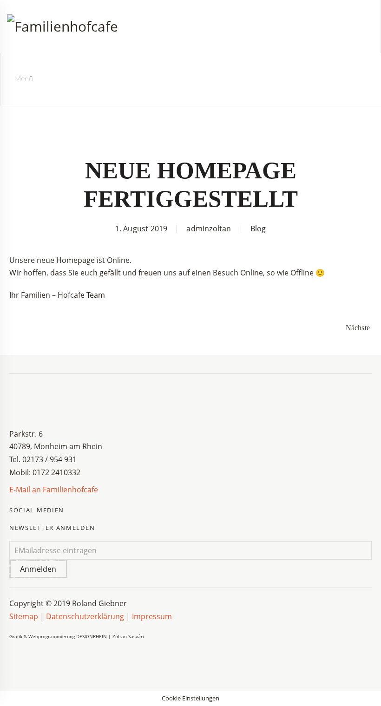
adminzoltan (208, 228)
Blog (258, 228)
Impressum (152, 616)
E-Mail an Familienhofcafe (53, 489)
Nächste (358, 328)
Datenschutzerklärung (85, 616)
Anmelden (38, 569)
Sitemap (24, 616)
